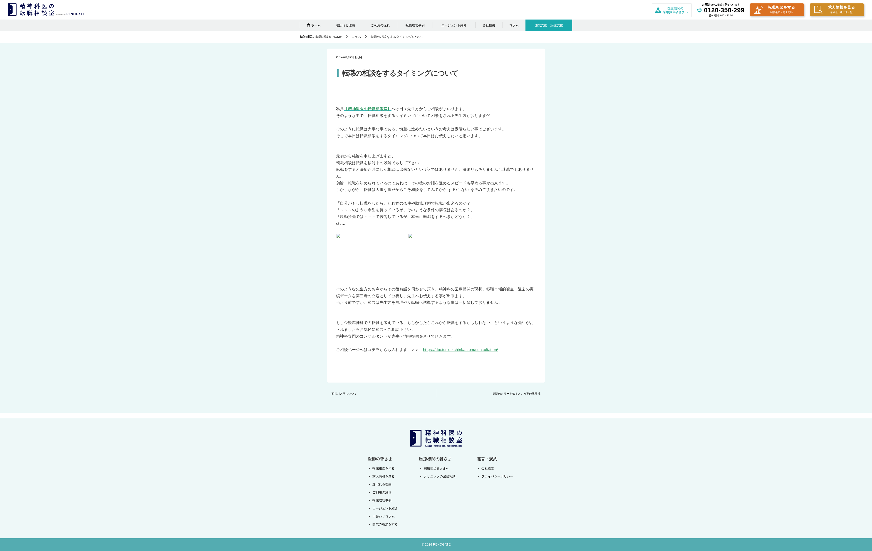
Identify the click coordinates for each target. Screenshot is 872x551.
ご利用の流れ (380, 25)
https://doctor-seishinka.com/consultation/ (460, 350)
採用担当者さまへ (436, 468)
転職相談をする (781, 9)
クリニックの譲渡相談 (440, 476)
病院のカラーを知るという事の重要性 (516, 393)
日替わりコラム (383, 516)
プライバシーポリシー (497, 476)
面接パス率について (344, 393)
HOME (321, 37)
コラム (514, 25)
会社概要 (489, 25)
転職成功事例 (415, 25)
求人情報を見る (841, 9)
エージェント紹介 (454, 25)
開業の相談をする (385, 524)
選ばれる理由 (345, 25)
